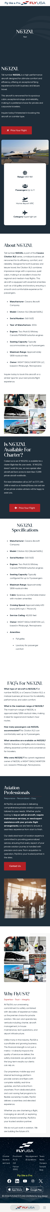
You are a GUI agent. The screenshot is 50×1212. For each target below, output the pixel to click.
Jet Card (6, 1163)
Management (32, 1156)
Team (41, 1156)
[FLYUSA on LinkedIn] (17, 1181)
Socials (42, 1167)
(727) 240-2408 (24, 1196)
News (41, 1160)
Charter (6, 1156)
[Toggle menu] (44, 1207)
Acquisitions (31, 1160)
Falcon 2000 (16, 1168)
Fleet (25, 37)
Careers (43, 1163)
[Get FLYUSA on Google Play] (34, 1189)
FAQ (41, 1170)
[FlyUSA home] (25, 1207)
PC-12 (15, 1160)
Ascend (6, 1160)
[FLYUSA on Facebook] (9, 1181)
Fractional (17, 1156)
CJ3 (14, 1163)
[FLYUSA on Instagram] (33, 1181)
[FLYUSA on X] (40, 1181)
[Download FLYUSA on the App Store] (15, 1189)
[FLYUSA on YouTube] (25, 1181)
